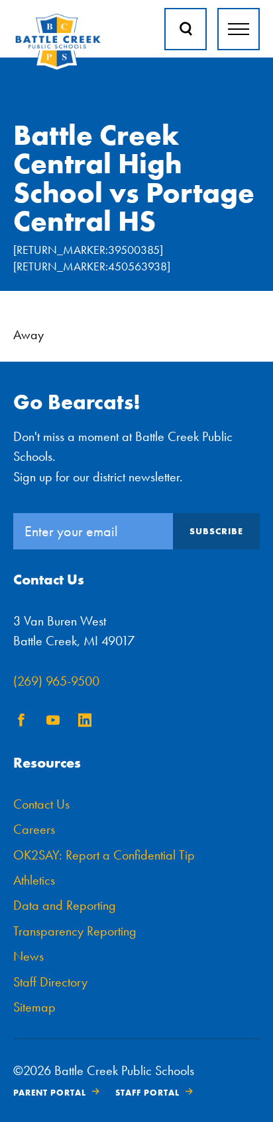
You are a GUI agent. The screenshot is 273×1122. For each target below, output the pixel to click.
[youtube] (53, 722)
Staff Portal (147, 1092)
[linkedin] (85, 722)
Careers (34, 829)
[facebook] (21, 722)
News (28, 956)
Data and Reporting (64, 905)
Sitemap (34, 1007)
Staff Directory (50, 981)
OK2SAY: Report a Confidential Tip (104, 854)
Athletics (34, 880)
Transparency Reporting (74, 931)
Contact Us (41, 804)
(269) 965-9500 (56, 681)
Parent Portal (49, 1092)
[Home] (58, 67)
